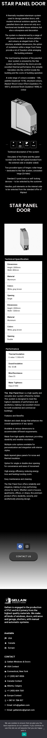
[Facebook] (20, 546)
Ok (24, 734)
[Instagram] (27, 546)
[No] (44, 729)
